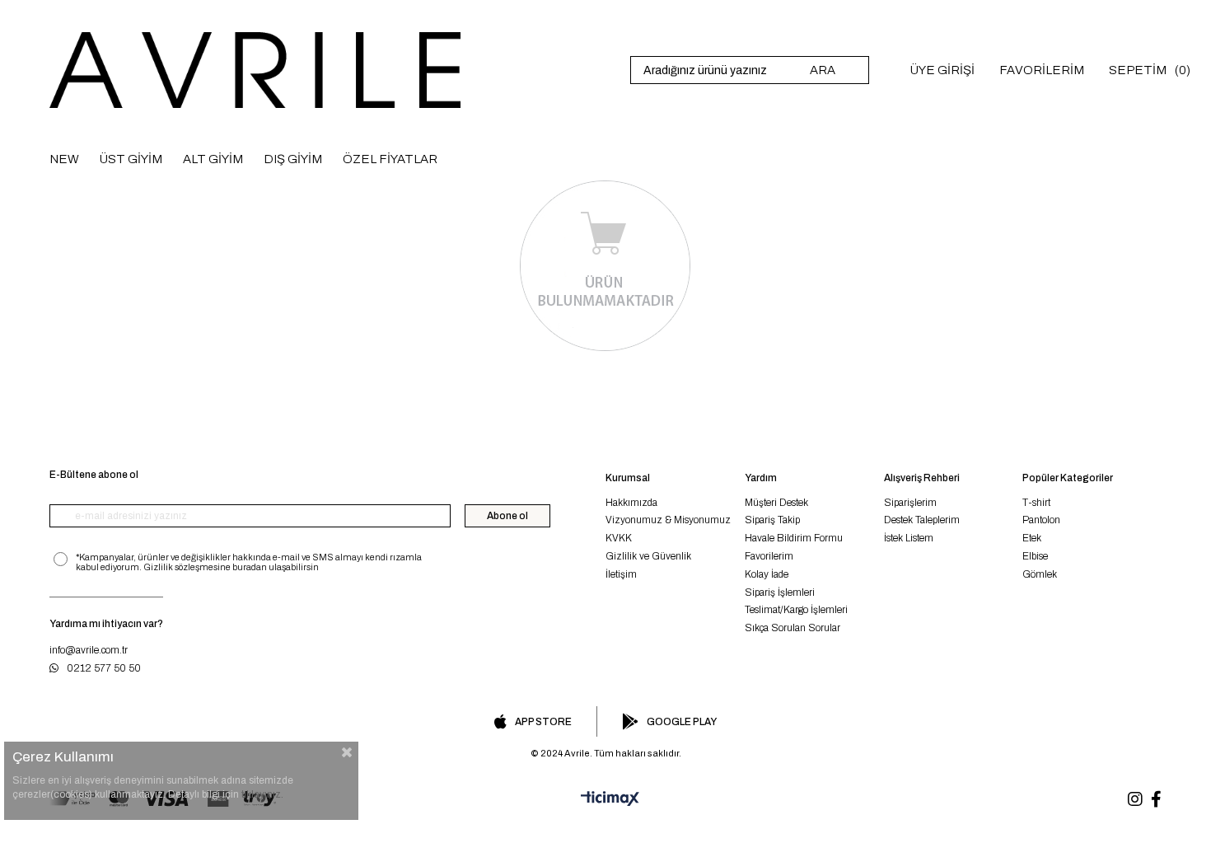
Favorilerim (769, 556)
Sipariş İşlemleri (780, 592)
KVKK (619, 538)
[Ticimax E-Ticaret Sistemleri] (605, 799)
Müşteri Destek (776, 502)
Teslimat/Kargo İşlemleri (796, 610)
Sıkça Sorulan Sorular (792, 628)
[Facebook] (1156, 799)
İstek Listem (908, 538)
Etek (1031, 538)
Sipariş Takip (772, 520)
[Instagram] (1135, 799)
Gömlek (1039, 574)
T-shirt (1036, 502)
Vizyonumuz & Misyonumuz (668, 520)
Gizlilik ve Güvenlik (648, 556)
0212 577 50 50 (104, 668)
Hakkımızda (631, 502)
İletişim (621, 574)
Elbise (1035, 556)
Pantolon (1041, 520)
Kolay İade (766, 574)
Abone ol (507, 516)
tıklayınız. (262, 794)
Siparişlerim (910, 502)
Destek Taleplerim (922, 520)
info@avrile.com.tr (88, 650)
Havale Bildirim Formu (794, 538)
